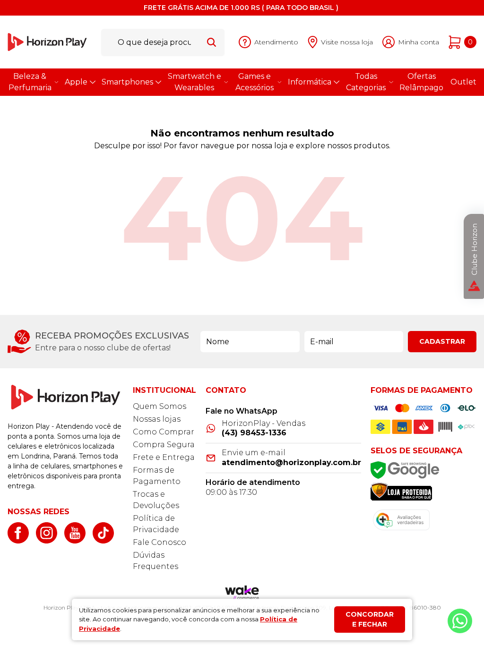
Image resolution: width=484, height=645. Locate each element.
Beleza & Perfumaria (30, 82)
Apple (76, 81)
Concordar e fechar (370, 619)
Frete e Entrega (164, 457)
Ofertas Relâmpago (421, 82)
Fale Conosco (159, 542)
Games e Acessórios (254, 82)
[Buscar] (212, 42)
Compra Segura (164, 444)
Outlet (463, 81)
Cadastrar (442, 341)
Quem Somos (159, 406)
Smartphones (127, 81)
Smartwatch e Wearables (194, 82)
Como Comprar (163, 431)
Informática (309, 81)
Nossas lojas (157, 419)
